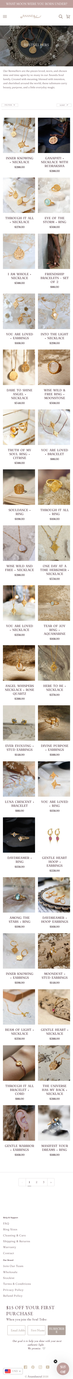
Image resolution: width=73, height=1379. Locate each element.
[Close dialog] (70, 668)
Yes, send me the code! (54, 697)
